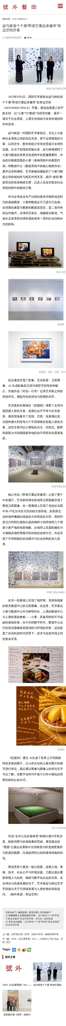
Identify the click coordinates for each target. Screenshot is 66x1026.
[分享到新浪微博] (24, 950)
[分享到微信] (29, 950)
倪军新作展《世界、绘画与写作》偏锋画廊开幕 (34, 934)
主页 (14, 19)
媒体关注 (22, 19)
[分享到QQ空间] (19, 950)
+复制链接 (47, 918)
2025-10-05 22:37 (13, 37)
